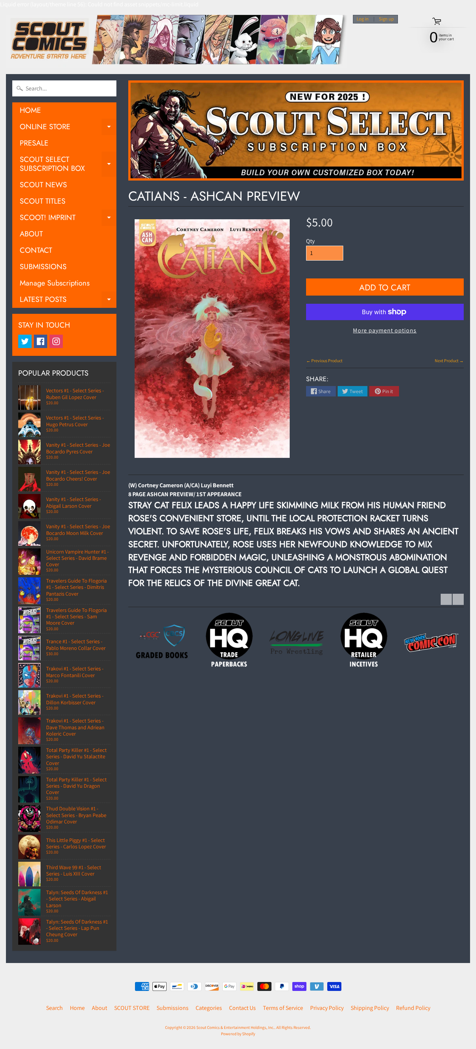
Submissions (173, 1008)
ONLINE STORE (68, 128)
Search (54, 1008)
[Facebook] (40, 341)
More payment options (384, 330)
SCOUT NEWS (43, 184)
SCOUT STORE (131, 1008)
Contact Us (242, 1008)
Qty (310, 241)
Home (77, 1008)
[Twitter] (25, 341)
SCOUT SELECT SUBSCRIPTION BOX (68, 164)
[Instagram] (56, 341)
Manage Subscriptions (55, 283)
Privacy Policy (327, 1008)
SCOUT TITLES (42, 201)
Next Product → (449, 360)
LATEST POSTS (68, 301)
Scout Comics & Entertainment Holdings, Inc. (235, 1027)
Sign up (386, 19)
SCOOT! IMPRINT (68, 219)
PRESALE (34, 143)
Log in (363, 19)
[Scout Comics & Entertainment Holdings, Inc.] (176, 41)
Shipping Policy (370, 1008)
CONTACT (36, 250)
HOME (30, 110)
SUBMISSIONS (43, 266)
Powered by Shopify (238, 1033)
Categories (209, 1008)
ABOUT (31, 234)
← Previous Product (324, 360)
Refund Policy (413, 1008)
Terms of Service (283, 1008)
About (99, 1008)
